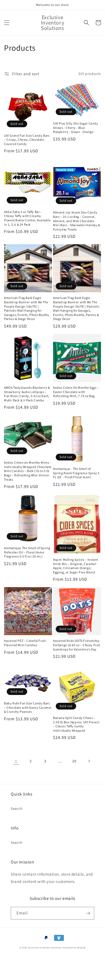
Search (17, 808)
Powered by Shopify (74, 947)
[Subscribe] (88, 913)
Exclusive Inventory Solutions (45, 947)
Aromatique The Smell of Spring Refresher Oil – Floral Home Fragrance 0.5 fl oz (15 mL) (27, 552)
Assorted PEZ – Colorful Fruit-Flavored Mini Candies (25, 643)
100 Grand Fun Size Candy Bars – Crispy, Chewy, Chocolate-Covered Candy (27, 139)
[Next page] (89, 761)
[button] (7, 23)
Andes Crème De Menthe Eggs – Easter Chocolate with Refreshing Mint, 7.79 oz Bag (76, 391)
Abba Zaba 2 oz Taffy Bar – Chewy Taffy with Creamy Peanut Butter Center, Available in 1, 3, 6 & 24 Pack (27, 218)
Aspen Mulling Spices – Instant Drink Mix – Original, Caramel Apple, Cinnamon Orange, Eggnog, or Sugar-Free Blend (75, 565)
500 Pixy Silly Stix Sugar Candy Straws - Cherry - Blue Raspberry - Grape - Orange (75, 127)
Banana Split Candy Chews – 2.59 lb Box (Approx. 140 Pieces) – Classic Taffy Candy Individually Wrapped (76, 724)
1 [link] (16, 761)
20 (74, 761)
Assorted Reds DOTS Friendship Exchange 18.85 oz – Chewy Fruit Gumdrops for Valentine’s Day (76, 645)
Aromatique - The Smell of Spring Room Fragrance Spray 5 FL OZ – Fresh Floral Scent (76, 473)
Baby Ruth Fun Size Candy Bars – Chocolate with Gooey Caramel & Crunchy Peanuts (27, 707)
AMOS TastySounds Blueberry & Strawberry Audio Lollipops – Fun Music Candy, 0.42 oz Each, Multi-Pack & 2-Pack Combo (27, 393)
